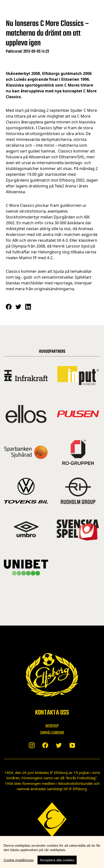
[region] (52, 852)
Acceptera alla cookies (57, 860)
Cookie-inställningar (19, 860)
